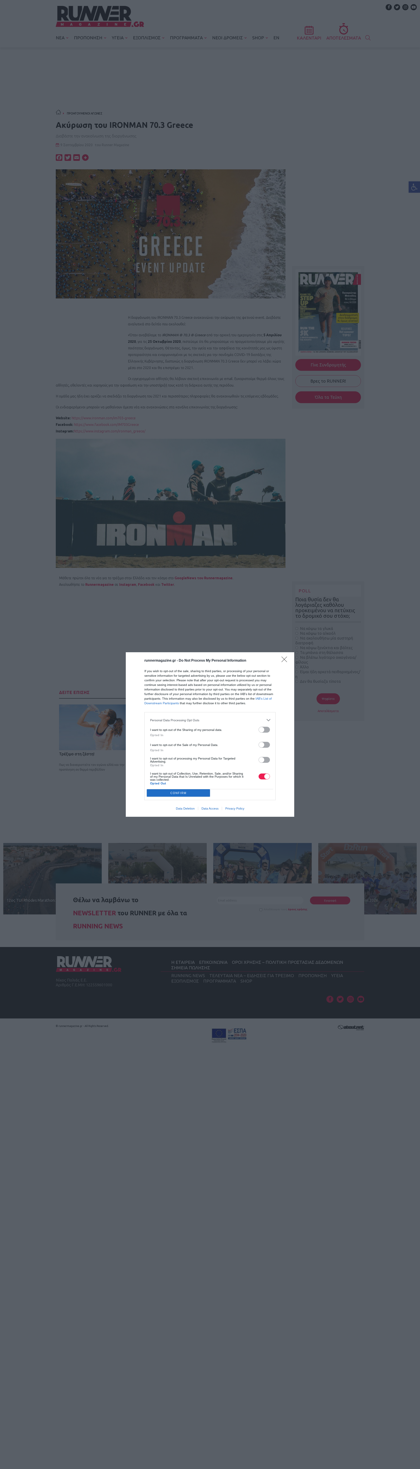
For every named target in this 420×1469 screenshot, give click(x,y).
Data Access (210, 808)
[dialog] (210, 734)
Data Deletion (185, 808)
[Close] (286, 661)
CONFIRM (178, 793)
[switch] (264, 730)
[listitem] (210, 720)
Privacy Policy (234, 808)
